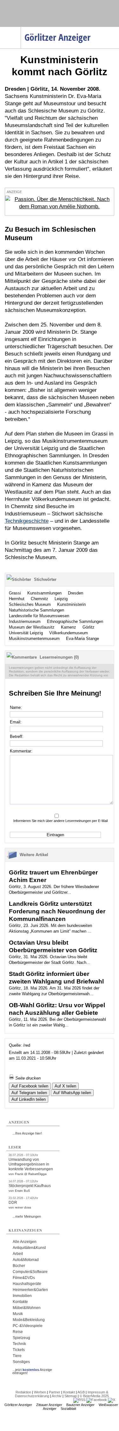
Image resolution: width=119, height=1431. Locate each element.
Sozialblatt (68, 1408)
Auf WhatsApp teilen (72, 1092)
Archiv (57, 1396)
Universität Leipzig (26, 632)
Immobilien (22, 1295)
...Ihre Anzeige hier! (27, 1133)
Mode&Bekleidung (29, 1319)
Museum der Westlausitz (32, 627)
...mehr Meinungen (26, 1216)
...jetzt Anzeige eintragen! (32, 1369)
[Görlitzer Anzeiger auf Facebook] (96, 1400)
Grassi (15, 593)
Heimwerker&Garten (30, 1289)
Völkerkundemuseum (68, 632)
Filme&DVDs (24, 1277)
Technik (19, 1343)
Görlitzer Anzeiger (18, 1405)
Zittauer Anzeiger (49, 1405)
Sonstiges (21, 1361)
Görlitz (89, 627)
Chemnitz (39, 598)
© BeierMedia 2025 (94, 1396)
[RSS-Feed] (79, 1400)
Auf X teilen (65, 1086)
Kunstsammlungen (44, 593)
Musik (18, 1313)
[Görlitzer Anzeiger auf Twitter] (111, 1400)
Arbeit (18, 1253)
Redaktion (23, 1392)
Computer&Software (30, 1271)
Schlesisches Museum (30, 604)
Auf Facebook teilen (29, 1086)
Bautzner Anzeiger (80, 1405)
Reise (18, 1331)
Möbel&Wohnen (27, 1307)
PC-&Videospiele (28, 1325)
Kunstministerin (71, 604)
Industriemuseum (25, 621)
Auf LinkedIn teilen (28, 1099)
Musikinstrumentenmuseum (34, 638)
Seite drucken (27, 1078)
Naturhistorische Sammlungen (36, 610)
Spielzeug (21, 1337)
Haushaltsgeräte (27, 1283)
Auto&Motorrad (26, 1259)
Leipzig (61, 598)
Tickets (19, 1349)
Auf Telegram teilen (29, 1092)
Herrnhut (16, 598)
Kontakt (69, 1392)
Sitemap (70, 1396)
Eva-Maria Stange (82, 638)
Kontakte (20, 1301)
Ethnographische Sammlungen (75, 621)
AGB (81, 1392)
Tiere (17, 1355)
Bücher (19, 1265)
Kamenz (68, 627)
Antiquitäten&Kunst (29, 1247)
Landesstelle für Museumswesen (39, 615)
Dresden (75, 593)
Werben (40, 1392)
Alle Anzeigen (24, 1241)
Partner (54, 1392)
